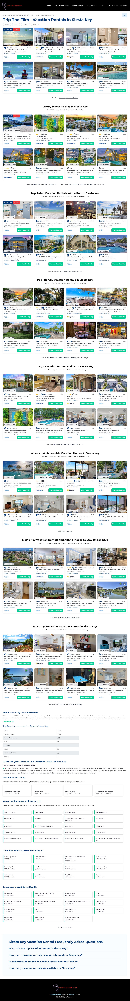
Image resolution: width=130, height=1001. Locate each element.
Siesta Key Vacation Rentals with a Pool (68, 271)
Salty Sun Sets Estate (106, 136)
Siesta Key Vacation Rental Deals (68, 618)
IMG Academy (39, 832)
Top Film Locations (61, 5)
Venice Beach (100, 826)
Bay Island (99, 818)
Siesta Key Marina (102, 812)
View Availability (24, 57)
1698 (59, 734)
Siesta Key (12, 53)
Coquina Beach (101, 832)
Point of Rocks (9, 818)
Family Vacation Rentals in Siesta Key (65, 444)
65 (58, 745)
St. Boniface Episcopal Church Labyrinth (75, 819)
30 (58, 749)
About (101, 5)
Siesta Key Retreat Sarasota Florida (16, 396)
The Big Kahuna (41, 136)
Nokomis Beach (70, 832)
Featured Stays (78, 5)
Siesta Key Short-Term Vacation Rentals (68, 704)
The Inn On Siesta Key (74, 49)
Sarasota (6, 53)
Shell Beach (39, 818)
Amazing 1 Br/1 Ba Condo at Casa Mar (79, 656)
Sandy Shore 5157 (41, 483)
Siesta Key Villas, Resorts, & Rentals (80, 184)
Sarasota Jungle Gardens (12, 838)
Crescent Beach (70, 812)
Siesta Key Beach (10, 812)
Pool (4, 765)
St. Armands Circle (10, 832)
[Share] (124, 15)
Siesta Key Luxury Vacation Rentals (44, 184)
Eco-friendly (30, 765)
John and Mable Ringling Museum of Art (108, 839)
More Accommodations (117, 5)
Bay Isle (75, 260)
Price (16, 24)
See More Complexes (65, 927)
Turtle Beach (39, 812)
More (34, 24)
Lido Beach (69, 826)
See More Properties (65, 531)
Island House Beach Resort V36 (77, 430)
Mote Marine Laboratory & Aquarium (47, 838)
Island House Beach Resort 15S (46, 517)
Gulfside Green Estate (74, 136)
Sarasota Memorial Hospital (74, 838)
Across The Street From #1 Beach (15, 49)
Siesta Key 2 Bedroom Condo (46, 603)
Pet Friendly (11, 765)
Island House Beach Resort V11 (109, 430)
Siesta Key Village (45, 140)
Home (48, 5)
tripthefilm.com (55, 995)
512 (58, 742)
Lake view (21, 765)
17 (58, 753)
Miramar (70, 396)
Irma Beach (8, 826)
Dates (7, 24)
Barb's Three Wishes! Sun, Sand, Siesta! (112, 569)
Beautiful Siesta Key (105, 257)
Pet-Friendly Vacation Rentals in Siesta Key (62, 358)
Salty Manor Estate (10, 170)
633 (58, 738)
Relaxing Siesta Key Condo (13, 569)
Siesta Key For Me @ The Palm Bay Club (17, 483)
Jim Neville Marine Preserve (44, 826)
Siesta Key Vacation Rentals (68, 98)
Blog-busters (91, 5)
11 (58, 756)
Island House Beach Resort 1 (45, 396)
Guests (25, 24)
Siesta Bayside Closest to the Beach (48, 569)
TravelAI (71, 995)
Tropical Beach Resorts (75, 569)
